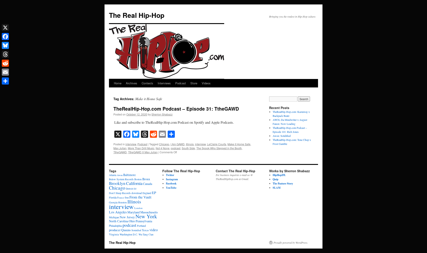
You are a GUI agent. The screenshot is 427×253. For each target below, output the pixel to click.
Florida (113, 197)
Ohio (132, 221)
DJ (135, 188)
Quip (275, 179)
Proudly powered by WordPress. (291, 242)
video (153, 229)
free (127, 197)
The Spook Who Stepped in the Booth (219, 148)
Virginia (114, 234)
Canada (147, 184)
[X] (5, 27)
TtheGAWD (120, 152)
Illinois (190, 144)
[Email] (5, 72)
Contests (147, 83)
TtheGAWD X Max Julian (143, 152)
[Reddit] (5, 63)
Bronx (146, 179)
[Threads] (5, 54)
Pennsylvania (144, 221)
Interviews (164, 83)
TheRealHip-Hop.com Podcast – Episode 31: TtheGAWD (176, 108)
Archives (131, 83)
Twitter (170, 175)
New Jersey (127, 217)
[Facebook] (5, 36)
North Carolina (118, 221)
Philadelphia (115, 225)
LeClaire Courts (216, 144)
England (147, 193)
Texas (145, 230)
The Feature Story (283, 183)
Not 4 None (162, 148)
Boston (138, 179)
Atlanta (112, 175)
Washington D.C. (129, 234)
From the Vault (140, 197)
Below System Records (121, 179)
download (136, 193)
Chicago (164, 144)
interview (130, 144)
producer (115, 230)
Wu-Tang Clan (146, 234)
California (134, 183)
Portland (141, 225)
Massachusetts (149, 212)
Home (117, 83)
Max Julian (120, 148)
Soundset (136, 230)
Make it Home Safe (239, 144)
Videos (206, 83)
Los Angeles (118, 212)
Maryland (133, 212)
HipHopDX (279, 175)
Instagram (172, 179)
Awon (120, 175)
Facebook (171, 183)
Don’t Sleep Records (120, 193)
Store (193, 83)
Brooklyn (117, 183)
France (120, 197)
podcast (175, 148)
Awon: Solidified (282, 136)
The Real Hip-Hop (136, 15)
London (138, 208)
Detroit (129, 188)
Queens (126, 230)
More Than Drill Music (141, 148)
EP (154, 192)
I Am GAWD (178, 144)
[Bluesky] (5, 45)
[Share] (5, 81)
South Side (188, 148)
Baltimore (129, 175)
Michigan (114, 217)
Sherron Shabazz (162, 114)
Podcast (180, 83)
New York (146, 216)
